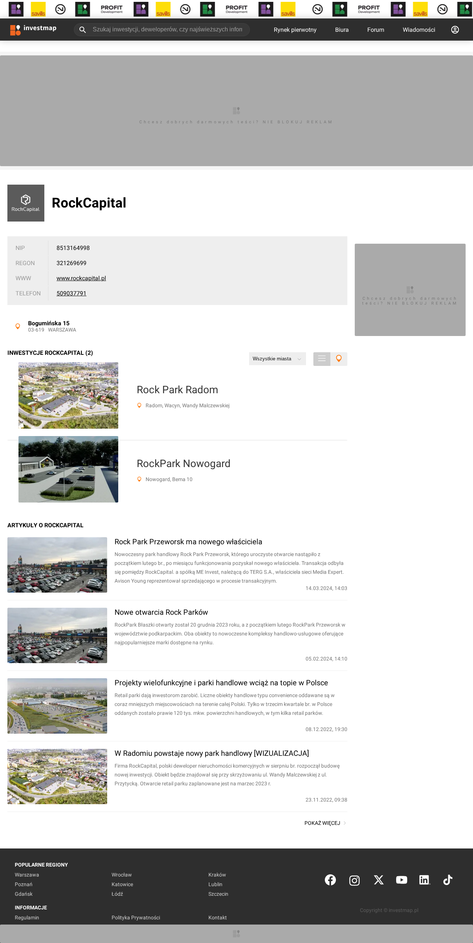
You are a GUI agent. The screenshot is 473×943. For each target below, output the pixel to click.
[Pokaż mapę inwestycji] (338, 359)
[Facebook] (330, 881)
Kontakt (217, 917)
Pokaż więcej (322, 823)
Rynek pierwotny (295, 29)
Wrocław (122, 875)
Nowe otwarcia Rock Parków (161, 612)
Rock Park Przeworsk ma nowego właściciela (188, 541)
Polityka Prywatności (136, 917)
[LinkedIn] (425, 881)
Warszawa (62, 330)
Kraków (217, 875)
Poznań (24, 884)
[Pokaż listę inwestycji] (321, 359)
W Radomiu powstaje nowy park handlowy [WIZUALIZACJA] (212, 753)
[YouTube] (401, 881)
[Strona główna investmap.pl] (33, 29)
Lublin (215, 884)
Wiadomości (419, 29)
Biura (342, 29)
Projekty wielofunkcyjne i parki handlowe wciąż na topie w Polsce (221, 682)
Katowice (122, 884)
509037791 (71, 293)
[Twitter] (378, 881)
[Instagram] (354, 881)
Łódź (117, 894)
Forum (375, 29)
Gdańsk (24, 894)
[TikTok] (447, 881)
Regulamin (27, 917)
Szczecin (218, 894)
